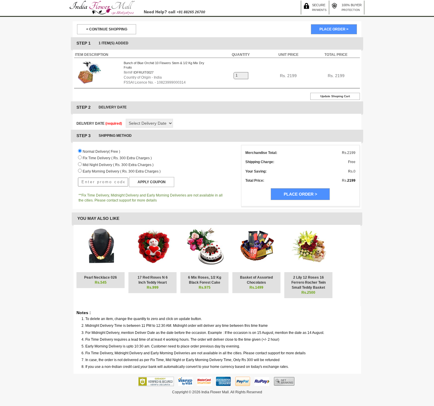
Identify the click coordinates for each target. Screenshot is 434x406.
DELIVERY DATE (99, 123)
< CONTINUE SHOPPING (106, 29)
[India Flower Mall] (102, 8)
